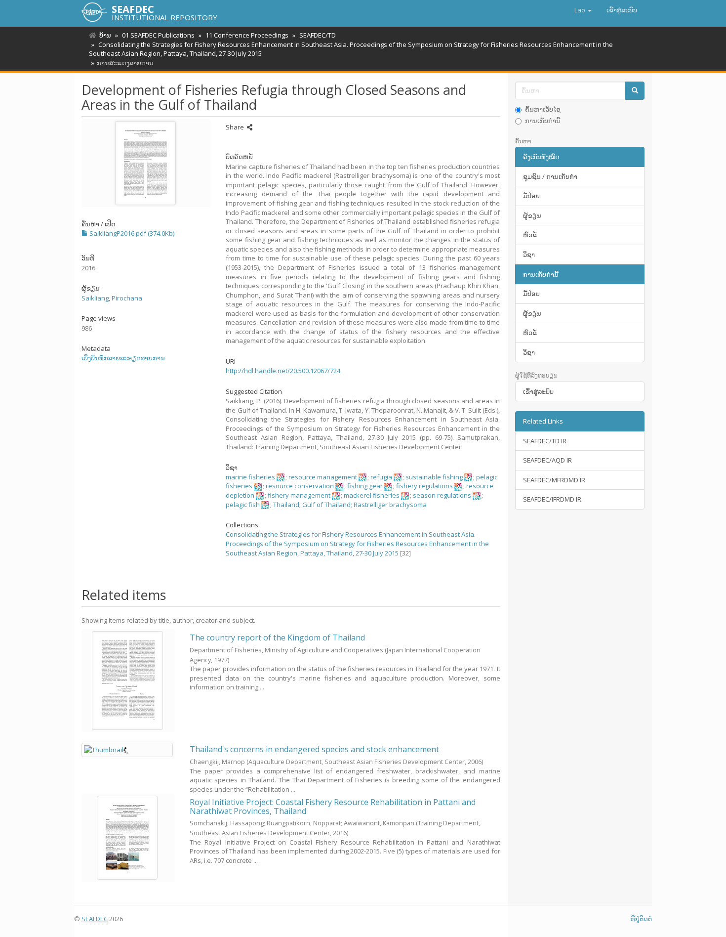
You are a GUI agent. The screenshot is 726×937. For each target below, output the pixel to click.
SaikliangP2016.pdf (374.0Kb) (131, 233)
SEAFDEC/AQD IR (547, 460)
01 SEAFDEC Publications (158, 35)
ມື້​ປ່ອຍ (531, 195)
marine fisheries (250, 476)
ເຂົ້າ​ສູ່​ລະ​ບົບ (538, 391)
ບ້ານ (105, 35)
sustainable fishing (434, 476)
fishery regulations (424, 485)
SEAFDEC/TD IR (544, 440)
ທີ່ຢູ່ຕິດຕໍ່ (641, 918)
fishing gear (365, 485)
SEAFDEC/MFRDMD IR (554, 479)
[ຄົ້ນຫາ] (635, 91)
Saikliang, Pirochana (111, 298)
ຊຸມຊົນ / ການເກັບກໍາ (550, 176)
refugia (381, 476)
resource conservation (300, 485)
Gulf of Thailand (326, 504)
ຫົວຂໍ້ (530, 234)
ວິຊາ (529, 254)
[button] (583, 10)
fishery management (299, 495)
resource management (322, 476)
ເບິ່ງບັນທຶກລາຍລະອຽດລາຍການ (123, 357)
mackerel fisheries (372, 495)
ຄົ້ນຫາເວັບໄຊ (543, 109)
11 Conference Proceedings (246, 35)
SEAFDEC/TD (317, 35)
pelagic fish (243, 504)
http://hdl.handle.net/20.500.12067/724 (283, 370)
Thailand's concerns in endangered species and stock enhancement (314, 749)
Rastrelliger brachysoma (390, 504)
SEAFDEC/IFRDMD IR (552, 499)
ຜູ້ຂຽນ (532, 215)
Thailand (286, 504)
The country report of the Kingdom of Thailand (277, 637)
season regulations (442, 495)
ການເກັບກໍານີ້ (543, 120)
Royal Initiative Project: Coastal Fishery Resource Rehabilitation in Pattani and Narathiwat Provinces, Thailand (333, 806)
